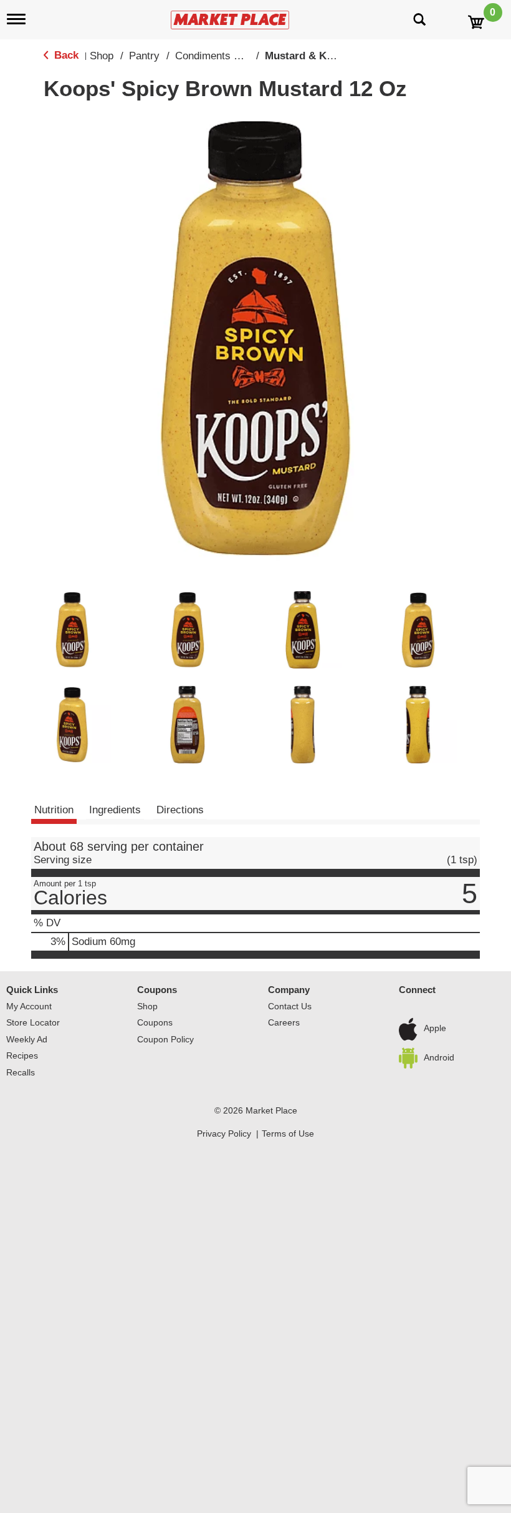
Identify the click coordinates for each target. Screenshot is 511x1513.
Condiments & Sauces (227, 56)
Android (439, 1057)
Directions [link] (180, 810)
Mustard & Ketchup (312, 56)
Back (65, 55)
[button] (72, 630)
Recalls (20, 1072)
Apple (435, 1029)
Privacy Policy (224, 1133)
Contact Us (290, 1006)
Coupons (157, 989)
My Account (29, 1006)
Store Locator (33, 1022)
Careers (284, 1022)
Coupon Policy (165, 1039)
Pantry (144, 56)
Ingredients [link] (115, 810)
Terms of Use (288, 1133)
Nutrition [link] (54, 810)
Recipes (22, 1055)
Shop (101, 56)
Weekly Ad (26, 1039)
